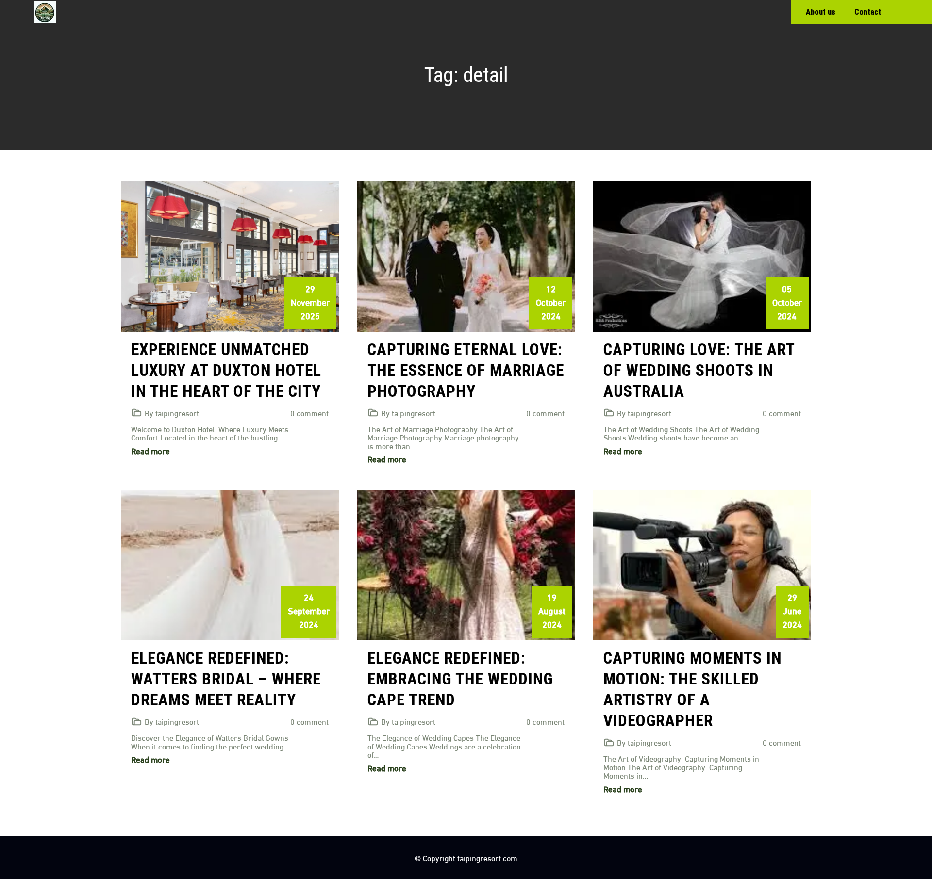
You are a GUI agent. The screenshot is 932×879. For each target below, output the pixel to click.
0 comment (309, 412)
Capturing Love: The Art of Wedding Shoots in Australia (699, 370)
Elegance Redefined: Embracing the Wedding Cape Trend (460, 679)
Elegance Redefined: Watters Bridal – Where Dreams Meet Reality (226, 679)
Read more (150, 450)
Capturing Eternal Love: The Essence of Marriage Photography (465, 370)
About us (820, 11)
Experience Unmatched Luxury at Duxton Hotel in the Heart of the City (226, 370)
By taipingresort (172, 412)
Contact (867, 11)
